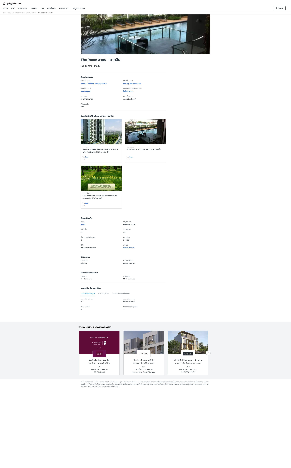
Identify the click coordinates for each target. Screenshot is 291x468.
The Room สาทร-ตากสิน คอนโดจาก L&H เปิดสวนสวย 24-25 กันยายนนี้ (100, 196)
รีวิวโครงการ (22, 9)
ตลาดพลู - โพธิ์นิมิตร (87, 83)
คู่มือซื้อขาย (51, 9)
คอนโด (5, 9)
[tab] (88, 293)
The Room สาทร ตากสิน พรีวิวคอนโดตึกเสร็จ (144, 149)
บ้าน (12, 9)
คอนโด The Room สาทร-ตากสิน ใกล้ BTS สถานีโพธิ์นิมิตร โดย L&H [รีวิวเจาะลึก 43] (100, 150)
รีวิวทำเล (34, 9)
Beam (87, 157)
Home (4, 12)
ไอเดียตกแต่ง (64, 9)
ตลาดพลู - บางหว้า (31, 12)
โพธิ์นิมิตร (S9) (128, 91)
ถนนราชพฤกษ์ (85, 91)
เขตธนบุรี (126, 83)
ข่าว (42, 9)
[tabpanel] (123, 305)
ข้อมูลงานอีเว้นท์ (79, 9)
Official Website (129, 248)
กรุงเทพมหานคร (19, 12)
